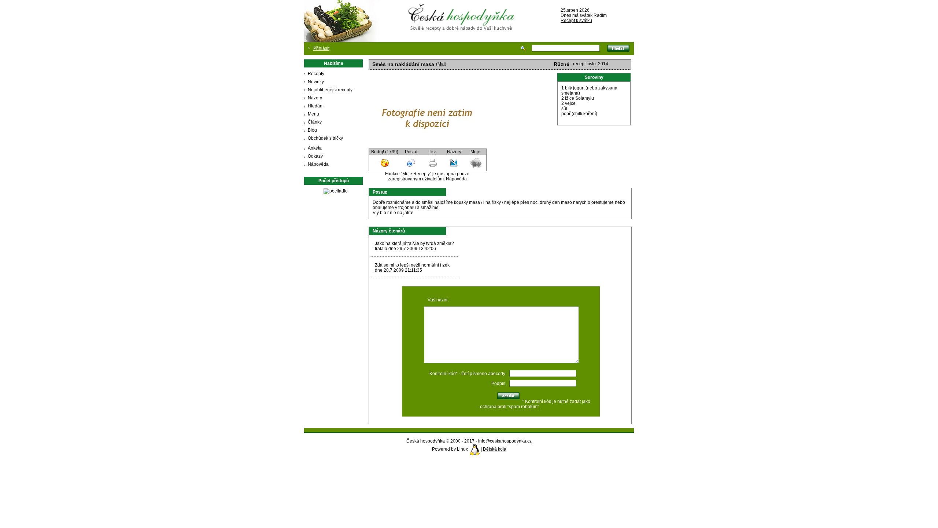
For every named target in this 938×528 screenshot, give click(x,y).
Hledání (316, 106)
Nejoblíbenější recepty (330, 89)
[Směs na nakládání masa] (427, 145)
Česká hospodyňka (463, 11)
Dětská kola (494, 449)
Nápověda (318, 164)
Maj (441, 64)
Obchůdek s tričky (325, 138)
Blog (312, 130)
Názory (315, 97)
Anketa (315, 148)
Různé (561, 64)
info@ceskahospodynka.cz (505, 441)
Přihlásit (321, 48)
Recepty (316, 73)
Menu (313, 114)
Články (315, 122)
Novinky (316, 81)
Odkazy (315, 156)
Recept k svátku (576, 20)
